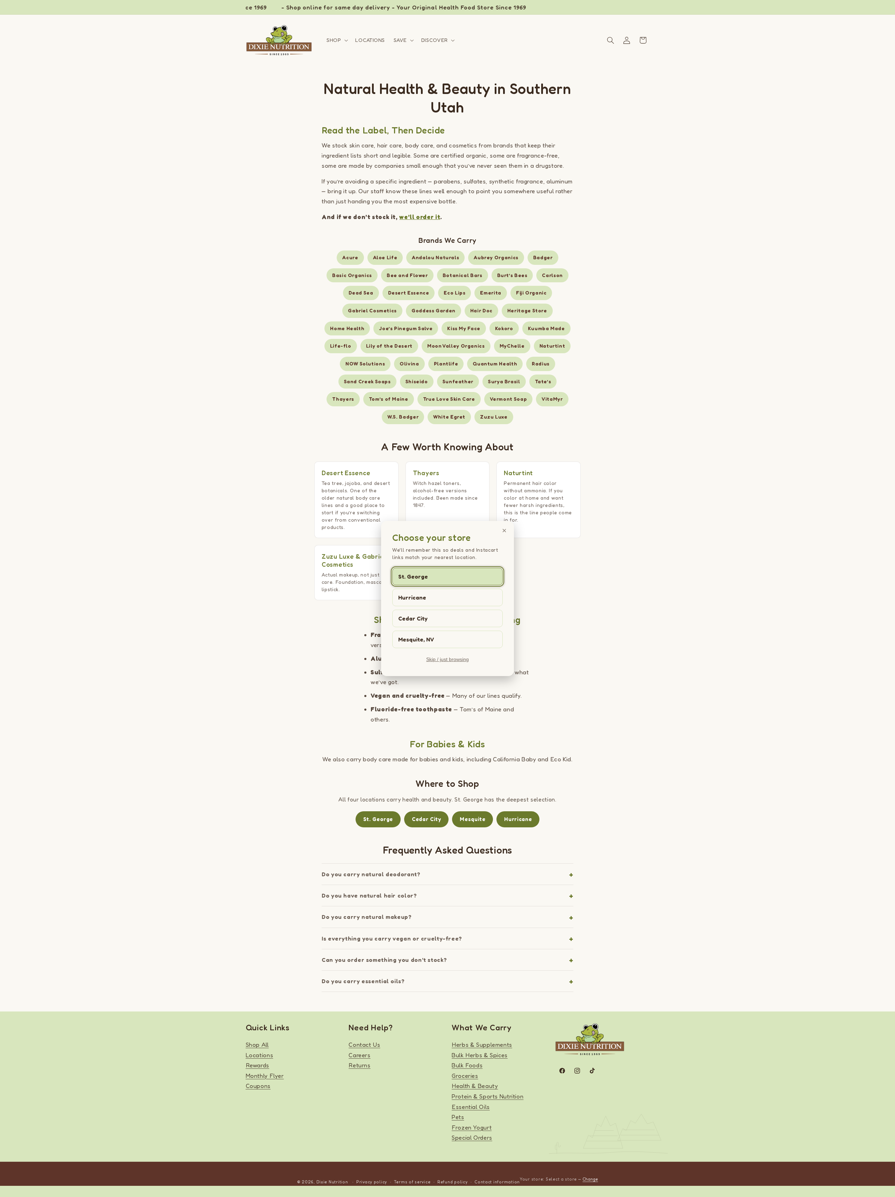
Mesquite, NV (416, 639)
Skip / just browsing (447, 659)
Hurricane (412, 597)
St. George (413, 576)
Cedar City (413, 618)
